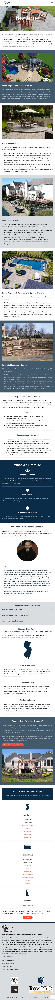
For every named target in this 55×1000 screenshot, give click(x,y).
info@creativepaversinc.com (10, 969)
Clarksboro (27, 831)
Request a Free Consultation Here (13, 745)
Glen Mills (27, 880)
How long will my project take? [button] (12, 610)
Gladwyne (27, 883)
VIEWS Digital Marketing (38, 997)
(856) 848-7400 (7, 966)
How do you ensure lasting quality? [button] (13, 621)
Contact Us (27, 917)
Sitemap (30, 997)
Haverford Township (27, 877)
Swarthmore (27, 871)
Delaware (27, 900)
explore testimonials (17, 531)
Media (27, 868)
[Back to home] (8, 3)
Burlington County (27, 825)
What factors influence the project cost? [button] (15, 615)
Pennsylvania (27, 855)
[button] (49, 3)
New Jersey (27, 815)
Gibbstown (27, 834)
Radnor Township (27, 874)
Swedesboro (27, 837)
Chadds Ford (27, 865)
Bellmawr (27, 828)
